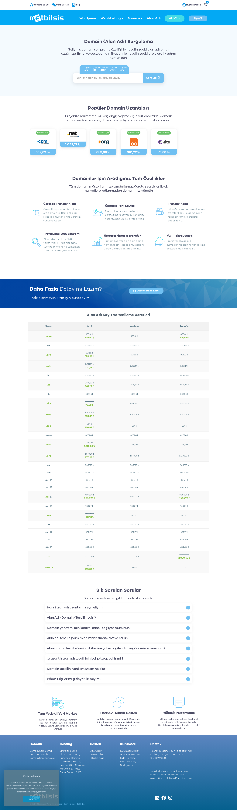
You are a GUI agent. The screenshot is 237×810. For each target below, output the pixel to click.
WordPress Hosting (70, 761)
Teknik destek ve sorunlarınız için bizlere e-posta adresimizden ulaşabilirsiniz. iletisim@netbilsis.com (171, 775)
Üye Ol (198, 18)
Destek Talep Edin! (148, 291)
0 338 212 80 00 (41, 5)
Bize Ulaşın (96, 751)
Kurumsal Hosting (70, 758)
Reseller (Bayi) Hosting (72, 765)
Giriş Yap (174, 18)
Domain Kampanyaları (43, 758)
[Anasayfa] (47, 18)
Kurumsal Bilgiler (129, 751)
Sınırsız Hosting (68, 751)
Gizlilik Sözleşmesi (130, 754)
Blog (77, 5)
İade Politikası (128, 758)
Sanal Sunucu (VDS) (71, 772)
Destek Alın (96, 754)
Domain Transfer (39, 754)
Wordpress (87, 18)
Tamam (32, 798)
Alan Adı (154, 18)
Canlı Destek (62, 5)
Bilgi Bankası (97, 758)
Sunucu (134, 18)
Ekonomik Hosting (70, 754)
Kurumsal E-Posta (70, 769)
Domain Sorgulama (41, 751)
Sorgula (151, 77)
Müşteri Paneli (193, 5)
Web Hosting (111, 18)
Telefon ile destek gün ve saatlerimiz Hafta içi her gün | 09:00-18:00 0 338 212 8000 (170, 754)
